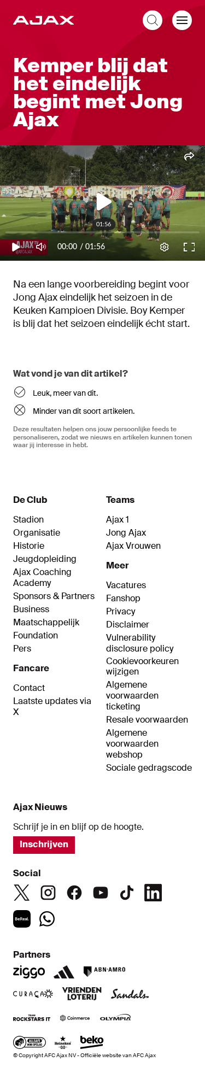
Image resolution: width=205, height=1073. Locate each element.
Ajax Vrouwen (133, 546)
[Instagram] (48, 892)
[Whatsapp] (47, 919)
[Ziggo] (29, 971)
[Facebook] (74, 892)
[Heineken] (63, 1043)
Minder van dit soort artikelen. (83, 411)
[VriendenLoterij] (82, 994)
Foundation (35, 635)
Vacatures (126, 585)
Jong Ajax (126, 532)
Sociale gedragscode (149, 768)
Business (31, 609)
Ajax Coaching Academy (42, 578)
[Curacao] (33, 994)
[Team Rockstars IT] (31, 1019)
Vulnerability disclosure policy (139, 643)
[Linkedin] (153, 892)
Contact (29, 688)
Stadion (28, 519)
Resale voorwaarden (147, 719)
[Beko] (92, 1043)
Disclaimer (127, 624)
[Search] (152, 20)
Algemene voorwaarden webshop (132, 744)
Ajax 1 (117, 519)
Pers (22, 648)
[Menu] (182, 20)
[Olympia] (115, 1019)
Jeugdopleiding (45, 559)
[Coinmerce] (75, 1019)
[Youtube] (100, 892)
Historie (28, 546)
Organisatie (36, 532)
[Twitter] (22, 892)
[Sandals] (130, 995)
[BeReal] (22, 919)
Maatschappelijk (46, 622)
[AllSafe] (29, 1043)
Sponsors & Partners (54, 596)
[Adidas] (64, 971)
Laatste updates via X (52, 707)
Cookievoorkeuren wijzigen (142, 666)
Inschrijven (44, 844)
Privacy (120, 611)
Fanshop (123, 598)
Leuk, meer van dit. (65, 393)
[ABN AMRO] (104, 971)
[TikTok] (127, 892)
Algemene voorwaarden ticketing (132, 695)
